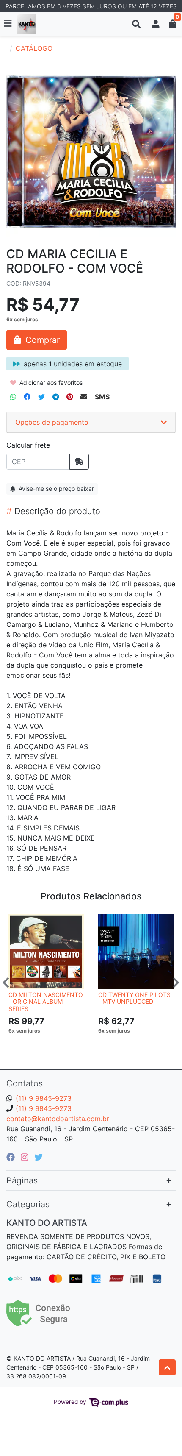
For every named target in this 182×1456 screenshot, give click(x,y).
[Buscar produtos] (136, 24)
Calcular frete (28, 445)
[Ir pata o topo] (167, 1367)
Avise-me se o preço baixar (55, 488)
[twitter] (38, 1157)
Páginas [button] (22, 1180)
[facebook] (11, 1157)
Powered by (71, 1401)
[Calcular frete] (79, 462)
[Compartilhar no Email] (84, 397)
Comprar (50, 1043)
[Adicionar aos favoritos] (19, 921)
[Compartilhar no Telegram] (56, 397)
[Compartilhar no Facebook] (27, 397)
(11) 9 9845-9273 (44, 1098)
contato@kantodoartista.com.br (57, 1118)
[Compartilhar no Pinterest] (70, 397)
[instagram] (26, 1157)
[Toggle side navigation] (8, 24)
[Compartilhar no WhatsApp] (13, 397)
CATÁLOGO (34, 48)
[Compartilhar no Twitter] (41, 397)
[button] (155, 24)
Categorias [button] (28, 1204)
